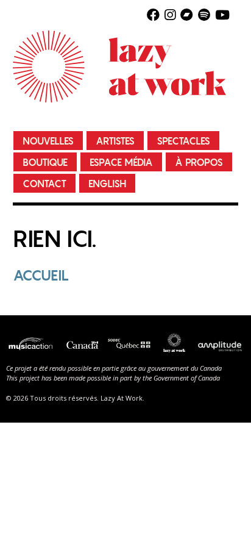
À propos (199, 162)
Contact (44, 183)
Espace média (121, 162)
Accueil (41, 275)
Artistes (115, 141)
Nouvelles (48, 141)
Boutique (45, 162)
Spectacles (183, 141)
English (107, 183)
